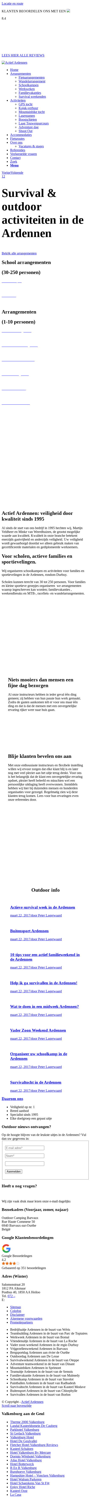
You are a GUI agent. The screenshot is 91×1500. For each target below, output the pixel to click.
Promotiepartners (21, 1322)
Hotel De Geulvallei (23, 1441)
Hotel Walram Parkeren (25, 1479)
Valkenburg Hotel (22, 1437)
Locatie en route (12, 3)
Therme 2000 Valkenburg (27, 1422)
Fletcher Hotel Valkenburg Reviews (34, 1445)
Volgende (17, 172)
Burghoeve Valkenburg (25, 1471)
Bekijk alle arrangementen (19, 253)
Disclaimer (17, 1314)
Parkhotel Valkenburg (24, 1429)
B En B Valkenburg (23, 1468)
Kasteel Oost (18, 1491)
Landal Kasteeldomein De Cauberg (33, 1426)
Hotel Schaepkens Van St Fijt (29, 1483)
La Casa (15, 1494)
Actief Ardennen (32, 1402)
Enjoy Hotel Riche (22, 1487)
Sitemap (15, 1307)
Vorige (6, 172)
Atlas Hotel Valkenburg (26, 1460)
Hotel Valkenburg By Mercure (30, 1452)
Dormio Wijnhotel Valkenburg (30, 1456)
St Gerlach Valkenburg (25, 1433)
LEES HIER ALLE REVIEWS (23, 55)
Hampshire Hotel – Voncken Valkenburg (37, 1475)
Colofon (15, 1311)
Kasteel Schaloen (21, 1449)
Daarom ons (12, 1098)
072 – (11, 1296)
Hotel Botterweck (22, 1464)
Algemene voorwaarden (26, 1318)
